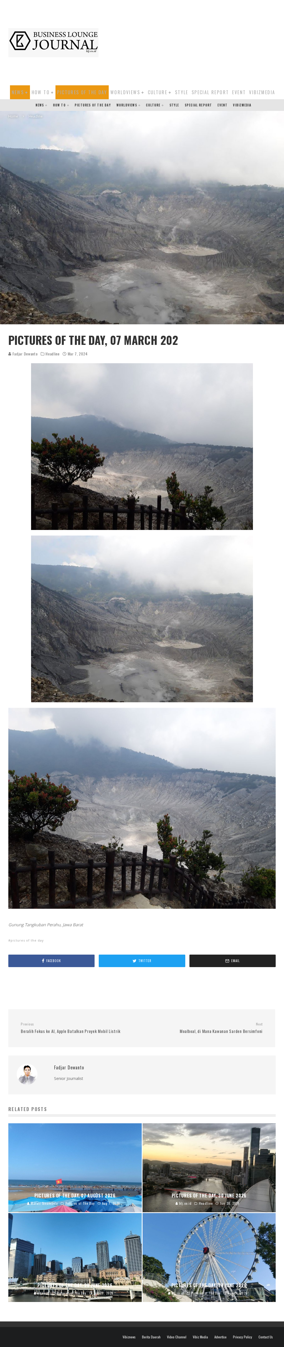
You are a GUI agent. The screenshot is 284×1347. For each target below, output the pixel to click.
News (18, 92)
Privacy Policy (242, 1337)
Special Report (210, 92)
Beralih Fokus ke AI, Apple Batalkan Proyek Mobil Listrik (71, 1028)
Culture (158, 92)
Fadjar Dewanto (24, 354)
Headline (52, 353)
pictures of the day (27, 940)
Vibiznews (129, 1337)
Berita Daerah (151, 1337)
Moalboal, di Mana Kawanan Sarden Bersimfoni (221, 1028)
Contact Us (265, 1337)
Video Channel (176, 1337)
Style (181, 92)
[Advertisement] (194, 42)
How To (41, 92)
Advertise (220, 1337)
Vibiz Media (200, 1337)
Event (239, 92)
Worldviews (125, 92)
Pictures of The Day (82, 92)
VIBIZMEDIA (262, 92)
